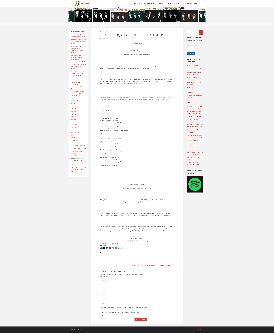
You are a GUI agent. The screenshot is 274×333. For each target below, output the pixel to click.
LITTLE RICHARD (199, 135)
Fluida (194, 329)
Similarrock (74, 151)
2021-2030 (73, 122)
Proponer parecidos (80, 148)
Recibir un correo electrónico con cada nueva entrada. (115, 315)
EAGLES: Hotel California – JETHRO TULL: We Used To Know (78, 162)
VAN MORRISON (195, 167)
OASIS (72, 135)
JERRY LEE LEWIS (193, 126)
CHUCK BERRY (191, 114)
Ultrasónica (190, 92)
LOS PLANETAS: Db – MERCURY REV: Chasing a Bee (78, 169)
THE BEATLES (74, 140)
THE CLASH (198, 152)
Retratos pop (190, 87)
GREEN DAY (196, 124)
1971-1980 (105, 24)
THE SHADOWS (196, 160)
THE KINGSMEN (198, 154)
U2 (190, 167)
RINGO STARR (190, 143)
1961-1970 (73, 106)
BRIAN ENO (194, 109)
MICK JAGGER (189, 138)
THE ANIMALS (195, 145)
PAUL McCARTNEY (193, 140)
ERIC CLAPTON (196, 119)
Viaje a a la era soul (192, 98)
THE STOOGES (193, 162)
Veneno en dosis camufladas (194, 95)
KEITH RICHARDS (197, 132)
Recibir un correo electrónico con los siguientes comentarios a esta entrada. (121, 312)
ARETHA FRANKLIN (190, 106)
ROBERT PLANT (196, 143)
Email (189, 45)
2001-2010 (73, 117)
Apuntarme (191, 53)
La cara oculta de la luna (193, 77)
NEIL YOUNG (196, 138)
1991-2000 (73, 114)
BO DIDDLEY (74, 124)
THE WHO (196, 165)
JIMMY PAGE (190, 129)
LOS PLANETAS (75, 132)
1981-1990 (73, 111)
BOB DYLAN (198, 106)
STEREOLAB (74, 138)
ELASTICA (73, 127)
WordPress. (200, 329)
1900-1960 (73, 103)
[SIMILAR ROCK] (76, 3)
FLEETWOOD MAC (190, 122)
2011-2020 (73, 119)
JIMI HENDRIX (199, 126)
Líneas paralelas (191, 80)
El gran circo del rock (192, 65)
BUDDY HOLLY (198, 111)
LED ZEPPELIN (75, 130)
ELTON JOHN (194, 116)
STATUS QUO (189, 145)
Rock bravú (190, 90)
